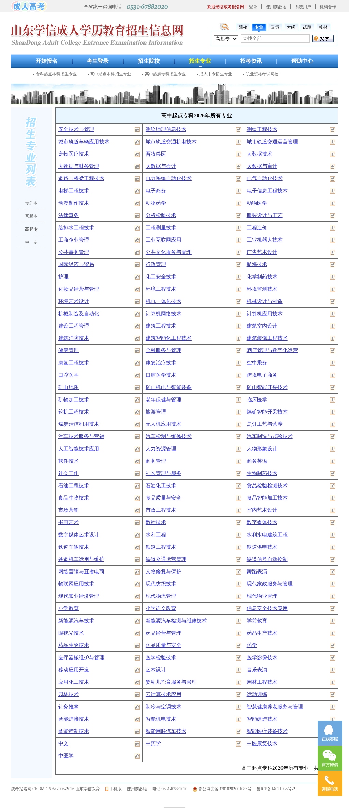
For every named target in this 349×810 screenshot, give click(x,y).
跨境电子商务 (262, 375)
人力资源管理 (161, 448)
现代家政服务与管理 (270, 584)
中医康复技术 (262, 743)
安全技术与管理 (76, 129)
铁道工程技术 (161, 547)
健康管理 (68, 350)
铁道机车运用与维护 (81, 559)
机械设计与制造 (265, 301)
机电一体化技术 (163, 301)
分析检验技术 (161, 215)
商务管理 (156, 461)
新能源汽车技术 (76, 620)
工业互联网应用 (163, 240)
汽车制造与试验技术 (270, 436)
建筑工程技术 (161, 326)
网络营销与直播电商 (81, 571)
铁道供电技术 (262, 547)
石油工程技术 (73, 485)
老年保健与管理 (163, 399)
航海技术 (257, 264)
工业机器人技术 (265, 240)
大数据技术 (259, 154)
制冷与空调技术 (163, 706)
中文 (63, 743)
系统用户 (303, 6)
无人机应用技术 (163, 424)
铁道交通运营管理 (166, 559)
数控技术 (156, 522)
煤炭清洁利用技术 (78, 424)
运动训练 (257, 694)
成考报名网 (21, 788)
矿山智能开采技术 (267, 387)
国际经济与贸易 (76, 264)
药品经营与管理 (163, 633)
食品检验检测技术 (267, 485)
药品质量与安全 (163, 645)
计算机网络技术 (163, 313)
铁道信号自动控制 (267, 559)
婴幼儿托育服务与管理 (171, 682)
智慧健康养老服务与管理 (275, 706)
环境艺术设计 (73, 301)
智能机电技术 (161, 719)
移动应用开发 (73, 669)
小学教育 (68, 608)
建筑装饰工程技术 (267, 338)
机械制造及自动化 (78, 313)
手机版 (115, 788)
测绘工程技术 (262, 129)
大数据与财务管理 (78, 166)
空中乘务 (257, 362)
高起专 (31, 229)
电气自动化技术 (265, 178)
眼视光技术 (71, 633)
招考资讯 (251, 61)
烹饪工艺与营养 (265, 424)
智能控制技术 (73, 731)
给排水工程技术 (76, 227)
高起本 (31, 216)
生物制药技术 (262, 473)
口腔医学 (68, 375)
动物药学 (156, 203)
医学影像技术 (262, 657)
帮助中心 (302, 61)
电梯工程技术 (73, 190)
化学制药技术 (262, 276)
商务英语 (257, 461)
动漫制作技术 (73, 203)
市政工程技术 (161, 510)
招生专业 (200, 61)
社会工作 (68, 473)
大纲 (291, 27)
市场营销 (68, 510)
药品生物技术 (73, 645)
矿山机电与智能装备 (169, 387)
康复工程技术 (73, 362)
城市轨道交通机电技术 (171, 141)
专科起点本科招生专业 (56, 74)
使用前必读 (276, 6)
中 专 (31, 242)
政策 (275, 27)
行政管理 (156, 264)
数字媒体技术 (262, 522)
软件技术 (68, 461)
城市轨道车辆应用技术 (83, 141)
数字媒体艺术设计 (78, 534)
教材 (323, 27)
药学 (252, 645)
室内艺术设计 (262, 510)
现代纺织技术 (161, 584)
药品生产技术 (262, 633)
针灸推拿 (68, 706)
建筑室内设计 (262, 326)
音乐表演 (257, 669)
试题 (307, 27)
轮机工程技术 (73, 412)
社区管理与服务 (163, 473)
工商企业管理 (73, 240)
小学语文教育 (161, 608)
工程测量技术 (161, 227)
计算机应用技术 (265, 313)
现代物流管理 (161, 596)
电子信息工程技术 (267, 190)
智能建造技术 (262, 719)
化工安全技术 (161, 276)
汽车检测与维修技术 (169, 436)
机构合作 (328, 6)
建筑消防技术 (73, 338)
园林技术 (68, 694)
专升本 (31, 203)
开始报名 (47, 61)
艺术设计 (156, 669)
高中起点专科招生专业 (165, 74)
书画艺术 (68, 522)
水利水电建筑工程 (267, 534)
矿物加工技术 (73, 399)
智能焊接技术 (73, 719)
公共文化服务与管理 (169, 252)
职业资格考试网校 (262, 74)
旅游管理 (156, 412)
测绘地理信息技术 (166, 129)
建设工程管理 (73, 326)
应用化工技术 (73, 682)
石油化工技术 (161, 485)
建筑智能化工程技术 (169, 338)
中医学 (66, 755)
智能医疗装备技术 (267, 731)
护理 (63, 276)
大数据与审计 (262, 166)
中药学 (153, 743)
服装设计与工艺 (265, 215)
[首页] (29, 5)
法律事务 (68, 215)
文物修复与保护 (163, 571)
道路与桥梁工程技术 (81, 178)
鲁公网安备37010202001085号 (225, 788)
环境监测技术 (262, 289)
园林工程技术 (262, 682)
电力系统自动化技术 (169, 178)
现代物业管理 (262, 596)
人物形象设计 (262, 448)
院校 (243, 27)
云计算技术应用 (163, 694)
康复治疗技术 (161, 362)
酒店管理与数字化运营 (272, 350)
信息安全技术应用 (267, 608)
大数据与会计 (161, 166)
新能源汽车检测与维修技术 (176, 620)
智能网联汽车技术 (166, 731)
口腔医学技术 (161, 375)
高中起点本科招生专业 (110, 74)
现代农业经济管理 (78, 596)
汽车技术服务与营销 (81, 436)
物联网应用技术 (76, 584)
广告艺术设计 (262, 252)
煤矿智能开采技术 (267, 412)
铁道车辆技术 (73, 547)
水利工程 (156, 534)
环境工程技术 (161, 289)
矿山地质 (68, 387)
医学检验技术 (161, 657)
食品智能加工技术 (267, 498)
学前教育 (257, 620)
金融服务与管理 (163, 350)
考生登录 (98, 61)
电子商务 (156, 190)
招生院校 (149, 61)
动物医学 (257, 203)
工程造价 (257, 227)
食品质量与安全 (163, 498)
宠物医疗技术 (73, 154)
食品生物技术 (73, 498)
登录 (253, 6)
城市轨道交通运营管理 (272, 141)
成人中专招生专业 (215, 74)
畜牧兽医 (156, 154)
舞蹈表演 (257, 571)
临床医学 (257, 399)
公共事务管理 (73, 252)
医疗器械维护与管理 (81, 657)
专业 (259, 27)
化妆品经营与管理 (78, 289)
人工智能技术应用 (78, 448)
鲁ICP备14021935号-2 (276, 788)
